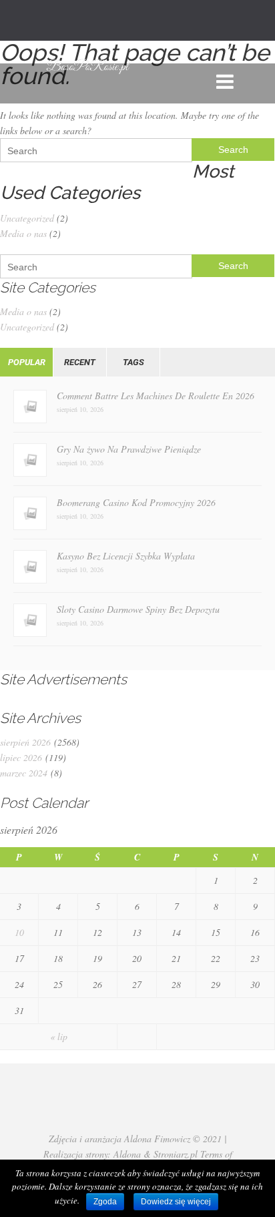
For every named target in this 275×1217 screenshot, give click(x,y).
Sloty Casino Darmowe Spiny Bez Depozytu (138, 609)
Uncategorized (27, 218)
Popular (26, 362)
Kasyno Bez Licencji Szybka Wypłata (126, 555)
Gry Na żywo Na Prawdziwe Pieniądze (129, 449)
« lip (58, 1036)
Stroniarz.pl (176, 1154)
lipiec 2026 (21, 757)
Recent (79, 362)
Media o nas (23, 233)
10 (19, 932)
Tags (133, 362)
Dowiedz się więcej (176, 1201)
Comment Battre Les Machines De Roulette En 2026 (155, 395)
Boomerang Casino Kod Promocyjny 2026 (136, 502)
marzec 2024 (23, 772)
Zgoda (105, 1201)
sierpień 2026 (25, 742)
